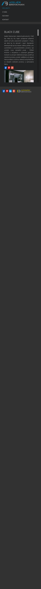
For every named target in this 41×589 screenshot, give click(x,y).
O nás (4, 12)
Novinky (5, 16)
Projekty (6, 8)
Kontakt (5, 20)
